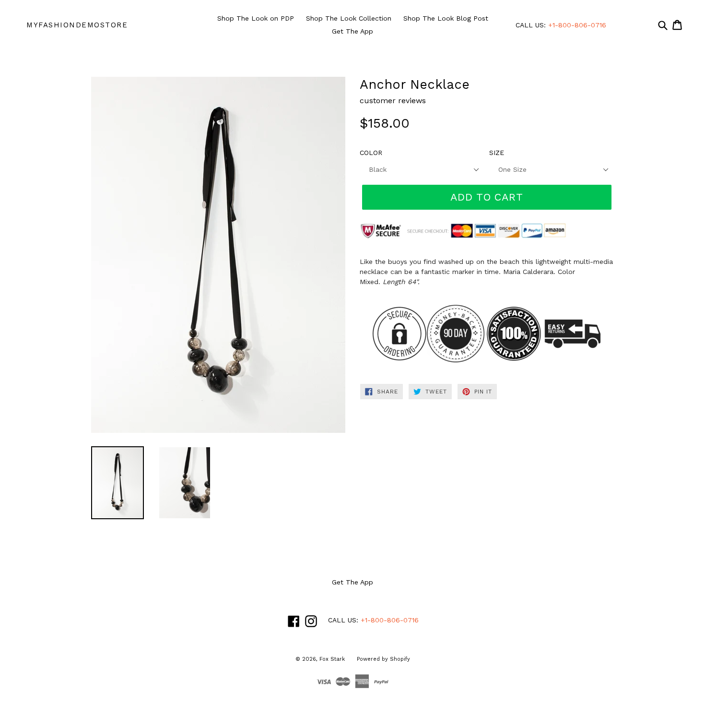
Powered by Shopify (383, 659)
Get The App (352, 31)
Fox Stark (332, 659)
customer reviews (393, 100)
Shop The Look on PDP (255, 18)
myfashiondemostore (77, 25)
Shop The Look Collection (348, 18)
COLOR (371, 152)
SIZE (496, 152)
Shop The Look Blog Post (445, 18)
